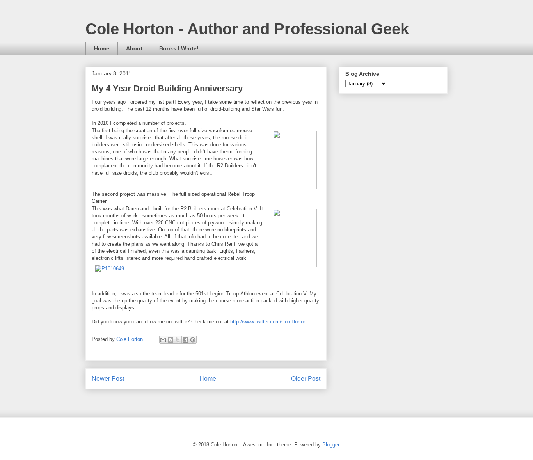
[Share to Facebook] (185, 340)
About (134, 48)
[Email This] (163, 340)
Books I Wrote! (179, 48)
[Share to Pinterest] (193, 340)
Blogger (330, 445)
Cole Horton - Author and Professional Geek (247, 28)
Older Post (305, 378)
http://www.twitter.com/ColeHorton (268, 322)
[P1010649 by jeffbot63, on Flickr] (110, 269)
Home (101, 48)
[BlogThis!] (170, 340)
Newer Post (108, 378)
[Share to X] (178, 340)
